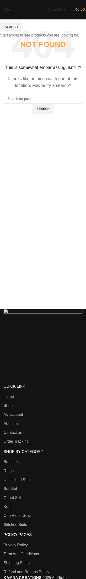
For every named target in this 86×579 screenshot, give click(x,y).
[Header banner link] (43, 289)
